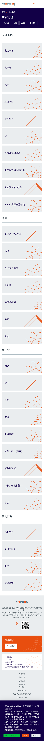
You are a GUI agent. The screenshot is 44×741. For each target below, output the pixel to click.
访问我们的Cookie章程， (15, 730)
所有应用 (22, 681)
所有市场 (22, 677)
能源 (15, 23)
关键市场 (6, 23)
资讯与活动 (22, 690)
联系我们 (12, 646)
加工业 (23, 23)
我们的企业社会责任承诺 (22, 694)
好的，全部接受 (11, 735)
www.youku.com (17, 625)
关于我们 (22, 687)
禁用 (25, 735)
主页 (3, 12)
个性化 (36, 735)
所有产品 (22, 674)
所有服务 (22, 684)
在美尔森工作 (22, 698)
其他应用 (33, 23)
